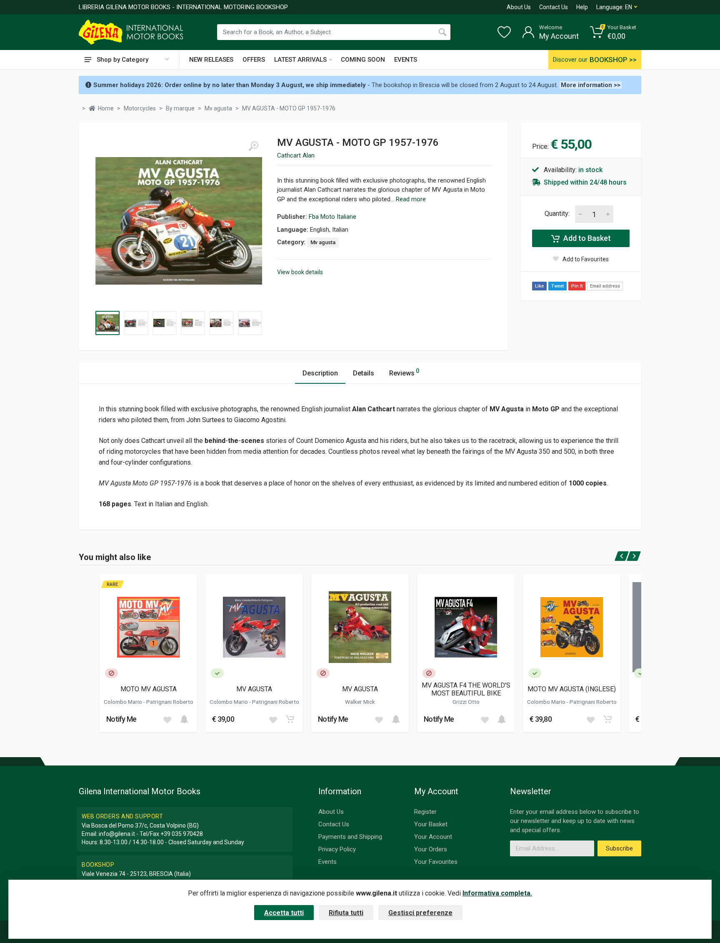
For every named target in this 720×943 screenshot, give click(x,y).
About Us (519, 7)
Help (582, 7)
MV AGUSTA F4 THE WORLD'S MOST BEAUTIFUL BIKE (466, 689)
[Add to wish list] (167, 719)
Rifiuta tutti (346, 913)
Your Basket (431, 824)
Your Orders (430, 849)
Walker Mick (360, 701)
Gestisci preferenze (420, 913)
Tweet (557, 286)
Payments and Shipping (350, 836)
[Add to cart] (184, 719)
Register (425, 811)
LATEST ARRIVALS (300, 59)
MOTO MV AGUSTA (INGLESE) (572, 689)
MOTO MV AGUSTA (148, 689)
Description (320, 373)
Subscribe (619, 848)
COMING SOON (363, 59)
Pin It (576, 286)
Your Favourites (436, 861)
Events (327, 861)
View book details (300, 272)
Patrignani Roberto (169, 701)
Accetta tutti (284, 913)
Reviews (404, 372)
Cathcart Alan (296, 155)
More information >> (590, 85)
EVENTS (405, 59)
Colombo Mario (123, 701)
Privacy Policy (337, 849)
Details (363, 373)
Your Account (433, 836)
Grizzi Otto (466, 701)
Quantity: (557, 214)
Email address (605, 286)
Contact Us (553, 7)
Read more (411, 199)
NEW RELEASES (211, 59)
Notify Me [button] (121, 719)
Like (539, 286)
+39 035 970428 (181, 833)
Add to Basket (586, 238)
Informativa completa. (497, 893)
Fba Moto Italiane (332, 216)
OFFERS (253, 59)
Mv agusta (322, 242)
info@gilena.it (117, 833)
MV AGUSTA (254, 689)
